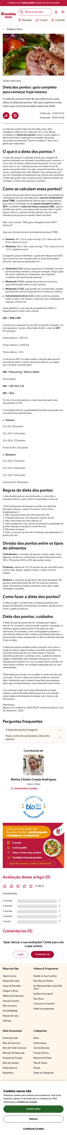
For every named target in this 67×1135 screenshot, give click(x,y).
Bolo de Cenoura (11, 1043)
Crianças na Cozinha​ (44, 1003)
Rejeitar (33, 1119)
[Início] (8, 15)
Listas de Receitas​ (12, 986)
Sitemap (7, 1021)
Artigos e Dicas (14, 29)
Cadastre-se (42, 954)
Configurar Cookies (33, 1129)
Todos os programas (44, 1008)
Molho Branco (10, 1068)
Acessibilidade (10, 1011)
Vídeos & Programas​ (13, 996)
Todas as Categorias (44, 1073)
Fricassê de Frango (12, 1058)
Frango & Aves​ (41, 1053)
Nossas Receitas (11, 981)
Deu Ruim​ (39, 999)
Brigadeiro (8, 1073)
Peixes (37, 1068)
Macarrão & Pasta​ (43, 1058)
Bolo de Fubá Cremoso (14, 1048)
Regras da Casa (11, 1016)
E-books (60, 20)
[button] (6, 116)
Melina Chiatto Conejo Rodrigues (33, 779)
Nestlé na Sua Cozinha (45, 976)
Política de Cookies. (28, 1102)
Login (20, 954)
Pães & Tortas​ (40, 1063)
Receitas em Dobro (43, 981)
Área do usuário (11, 1001)
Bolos (36, 1038)
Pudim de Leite (10, 1038)
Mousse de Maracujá (13, 1053)
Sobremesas (40, 1043)
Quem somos (9, 976)
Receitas (27, 20)
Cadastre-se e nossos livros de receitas (34, 3)
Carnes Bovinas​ (41, 1048)
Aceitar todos (33, 1109)
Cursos (43, 20)
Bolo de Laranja (11, 1063)
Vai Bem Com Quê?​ (43, 994)
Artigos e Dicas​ (10, 991)
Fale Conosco (10, 1006)
